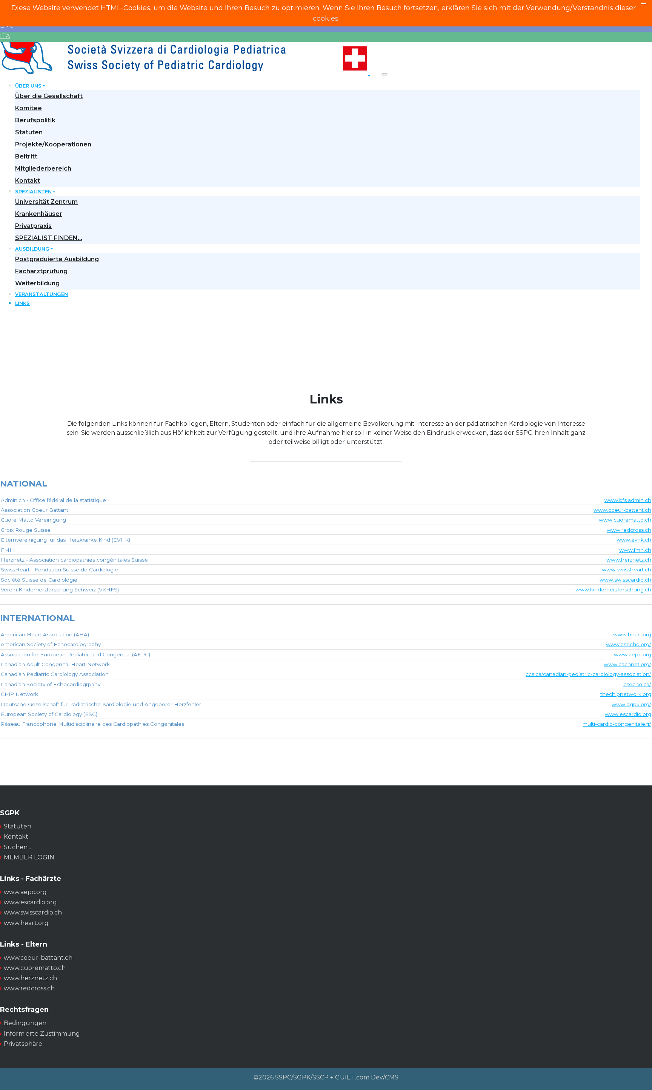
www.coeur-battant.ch (622, 510)
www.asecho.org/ (628, 644)
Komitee (28, 108)
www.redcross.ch (629, 530)
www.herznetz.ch (628, 560)
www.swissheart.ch (626, 570)
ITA (5, 36)
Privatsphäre (23, 1043)
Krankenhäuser (38, 213)
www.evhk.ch (634, 540)
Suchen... (17, 847)
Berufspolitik (35, 120)
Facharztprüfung (41, 271)
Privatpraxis (33, 225)
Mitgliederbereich (43, 168)
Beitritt (26, 156)
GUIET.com (352, 1077)
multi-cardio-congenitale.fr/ (617, 724)
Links (22, 303)
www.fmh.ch (635, 550)
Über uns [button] (28, 86)
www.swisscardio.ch (625, 580)
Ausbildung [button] (32, 249)
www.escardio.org (628, 714)
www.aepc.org (632, 654)
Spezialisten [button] (33, 191)
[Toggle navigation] (384, 74)
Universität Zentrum (46, 201)
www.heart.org (632, 634)
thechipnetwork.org (625, 694)
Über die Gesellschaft (49, 96)
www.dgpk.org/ (631, 704)
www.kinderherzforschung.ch (613, 590)
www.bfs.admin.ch (627, 500)
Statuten (29, 132)
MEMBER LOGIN (29, 857)
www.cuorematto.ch (625, 520)
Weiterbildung (37, 283)
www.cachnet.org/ (627, 664)
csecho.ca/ (637, 684)
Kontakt (27, 180)
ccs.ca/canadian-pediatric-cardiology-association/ (588, 674)
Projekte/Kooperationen (53, 144)
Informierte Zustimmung (42, 1033)
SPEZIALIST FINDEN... (48, 238)
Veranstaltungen (41, 294)
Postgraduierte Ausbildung (57, 259)
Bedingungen (25, 1023)
